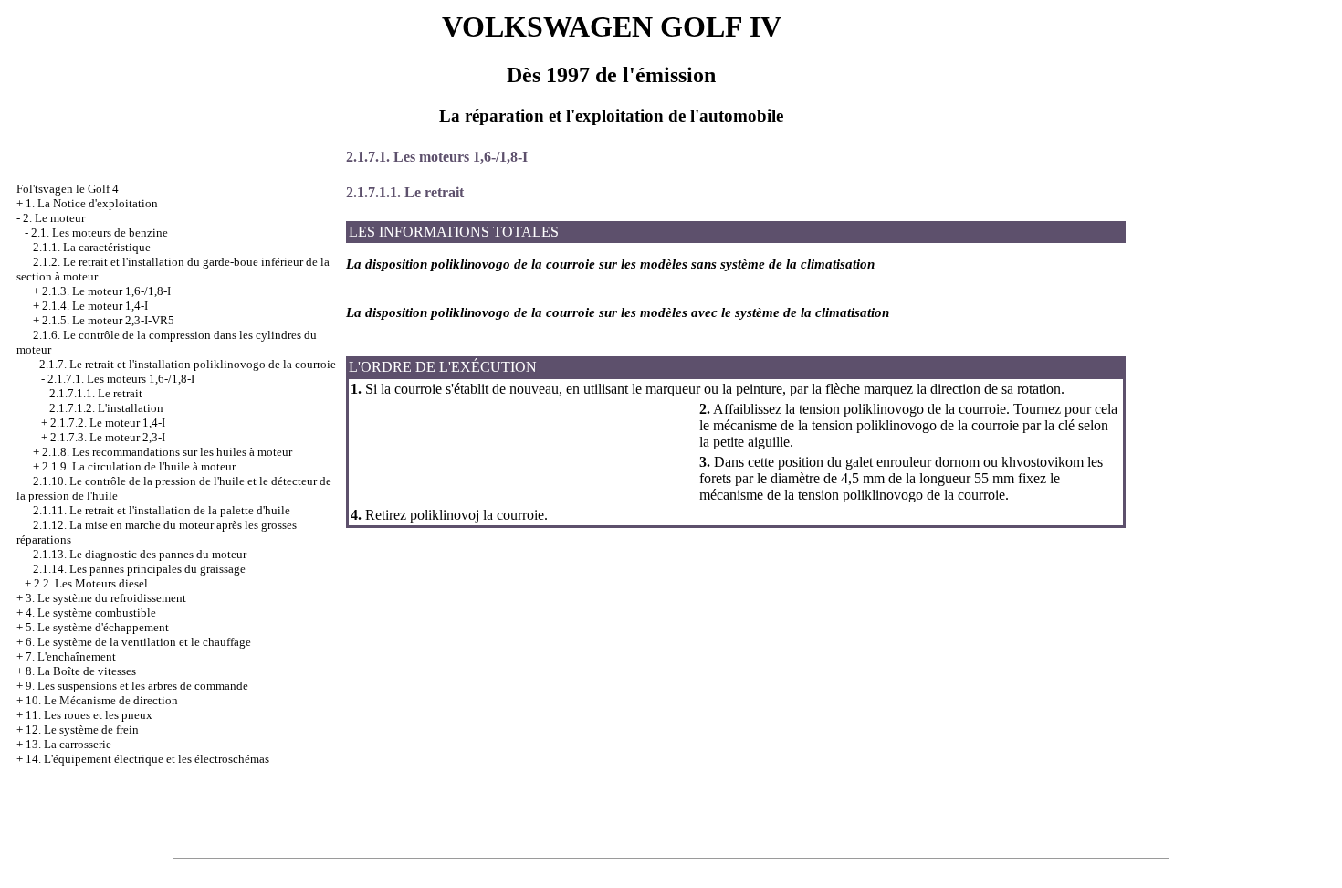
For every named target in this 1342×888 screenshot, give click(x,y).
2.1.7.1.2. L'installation (106, 408)
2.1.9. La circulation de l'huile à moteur (139, 466)
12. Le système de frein (82, 729)
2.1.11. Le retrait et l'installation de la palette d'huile (161, 510)
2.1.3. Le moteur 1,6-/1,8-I (106, 291)
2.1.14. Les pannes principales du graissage (139, 569)
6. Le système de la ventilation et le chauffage (138, 642)
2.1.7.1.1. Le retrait (95, 393)
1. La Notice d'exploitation (92, 203)
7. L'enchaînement (71, 656)
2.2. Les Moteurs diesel (91, 583)
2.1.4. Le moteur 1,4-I (95, 305)
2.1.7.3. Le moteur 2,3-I (107, 437)
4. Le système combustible (91, 612)
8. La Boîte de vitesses (81, 671)
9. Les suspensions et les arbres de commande (137, 685)
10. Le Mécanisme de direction (102, 700)
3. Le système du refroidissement (106, 598)
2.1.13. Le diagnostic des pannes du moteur (139, 554)
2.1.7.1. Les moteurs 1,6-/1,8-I (120, 379)
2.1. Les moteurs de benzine (99, 232)
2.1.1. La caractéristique (92, 247)
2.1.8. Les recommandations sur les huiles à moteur (167, 452)
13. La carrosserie (68, 744)
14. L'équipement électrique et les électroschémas (147, 759)
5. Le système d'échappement (97, 627)
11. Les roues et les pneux (89, 715)
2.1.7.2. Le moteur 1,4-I (107, 422)
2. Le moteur (54, 218)
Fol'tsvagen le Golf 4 (67, 189)
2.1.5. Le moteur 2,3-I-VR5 (108, 320)
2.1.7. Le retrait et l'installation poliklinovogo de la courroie (187, 364)
